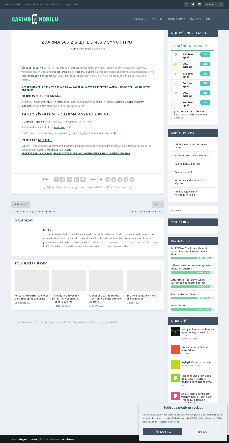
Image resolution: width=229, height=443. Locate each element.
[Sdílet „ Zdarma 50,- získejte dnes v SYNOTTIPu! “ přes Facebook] (56, 179)
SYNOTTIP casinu (53, 101)
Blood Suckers (179, 305)
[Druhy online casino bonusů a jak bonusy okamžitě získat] (175, 331)
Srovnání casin (53, 4)
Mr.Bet (45, 139)
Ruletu (113, 133)
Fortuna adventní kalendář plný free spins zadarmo (31, 297)
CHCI (205, 54)
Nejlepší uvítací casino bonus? (192, 155)
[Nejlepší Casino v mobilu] (175, 364)
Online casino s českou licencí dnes (194, 349)
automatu (59, 127)
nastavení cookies (169, 421)
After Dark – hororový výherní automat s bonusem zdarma (188, 281)
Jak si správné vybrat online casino (191, 146)
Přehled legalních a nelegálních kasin (186, 193)
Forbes (184, 385)
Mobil (184, 365)
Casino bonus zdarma (187, 163)
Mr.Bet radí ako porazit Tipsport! (188, 182)
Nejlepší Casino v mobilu (195, 362)
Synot (88, 48)
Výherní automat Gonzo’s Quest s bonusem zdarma (191, 267)
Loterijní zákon (13, 4)
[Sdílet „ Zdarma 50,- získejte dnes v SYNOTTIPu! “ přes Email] (83, 179)
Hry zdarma (71, 4)
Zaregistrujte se (34, 121)
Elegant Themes (28, 439)
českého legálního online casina (38, 75)
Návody (195, 19)
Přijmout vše (162, 431)
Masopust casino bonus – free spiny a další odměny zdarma (105, 298)
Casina (138, 19)
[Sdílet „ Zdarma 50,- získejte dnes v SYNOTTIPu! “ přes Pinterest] (69, 179)
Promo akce (176, 19)
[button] (222, 407)
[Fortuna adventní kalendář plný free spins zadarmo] (32, 280)
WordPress (68, 439)
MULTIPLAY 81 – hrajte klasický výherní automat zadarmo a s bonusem (189, 251)
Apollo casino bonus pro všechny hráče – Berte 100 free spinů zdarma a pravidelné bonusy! (196, 398)
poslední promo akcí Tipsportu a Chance (74, 71)
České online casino (32, 67)
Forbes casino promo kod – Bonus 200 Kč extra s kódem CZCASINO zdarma (197, 378)
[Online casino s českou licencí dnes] (175, 349)
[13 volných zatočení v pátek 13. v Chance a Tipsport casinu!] (69, 280)
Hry (209, 19)
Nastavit (204, 431)
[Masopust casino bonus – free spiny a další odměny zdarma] (106, 280)
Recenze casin (194, 365)
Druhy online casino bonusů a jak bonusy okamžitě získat (197, 332)
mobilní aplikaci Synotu (59, 149)
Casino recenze (33, 4)
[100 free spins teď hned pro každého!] (144, 280)
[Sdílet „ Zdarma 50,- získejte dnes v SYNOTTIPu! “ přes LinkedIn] (76, 179)
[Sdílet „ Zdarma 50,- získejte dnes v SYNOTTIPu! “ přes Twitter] (63, 179)
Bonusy (157, 19)
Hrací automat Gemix (184, 294)
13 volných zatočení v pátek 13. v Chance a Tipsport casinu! (65, 298)
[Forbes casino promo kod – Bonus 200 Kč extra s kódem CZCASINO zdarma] (175, 378)
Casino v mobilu (184, 172)
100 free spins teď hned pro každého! (141, 297)
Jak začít (193, 338)
